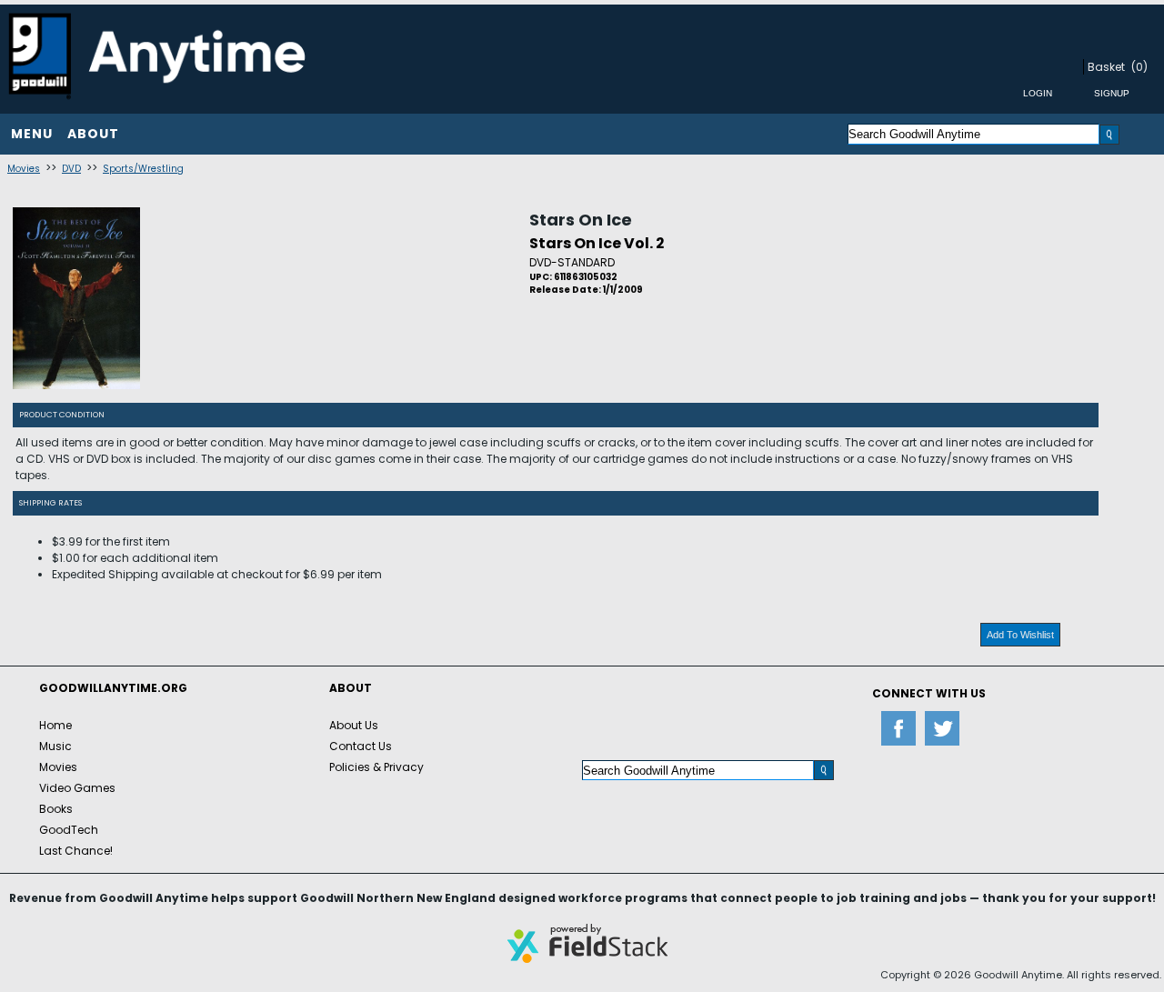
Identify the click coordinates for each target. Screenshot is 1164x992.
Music (55, 746)
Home (55, 725)
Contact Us (360, 746)
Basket (1106, 67)
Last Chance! (76, 850)
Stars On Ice (580, 219)
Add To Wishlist (1020, 634)
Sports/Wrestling (143, 169)
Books (56, 809)
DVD (71, 169)
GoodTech (68, 829)
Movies (23, 169)
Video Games (77, 788)
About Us (353, 725)
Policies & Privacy (376, 767)
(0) (1139, 67)
